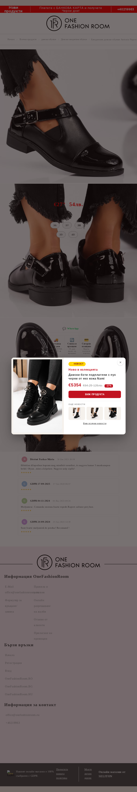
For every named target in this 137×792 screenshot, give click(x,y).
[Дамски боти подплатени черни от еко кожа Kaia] (76, 413)
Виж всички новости (94, 423)
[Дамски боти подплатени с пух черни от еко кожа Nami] (95, 413)
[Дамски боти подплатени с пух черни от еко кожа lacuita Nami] (112, 413)
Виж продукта (94, 394)
